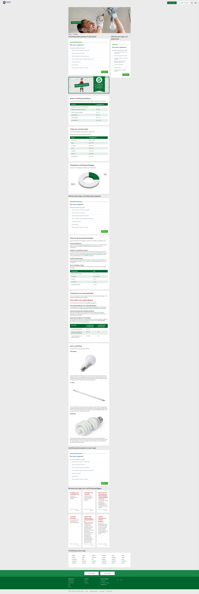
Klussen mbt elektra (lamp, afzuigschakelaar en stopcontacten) (89, 520)
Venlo (123, 559)
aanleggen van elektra (91, 302)
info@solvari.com (104, 584)
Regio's (69, 586)
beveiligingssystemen (79, 297)
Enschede (104, 555)
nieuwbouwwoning (87, 254)
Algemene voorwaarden (94, 591)
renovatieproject (99, 254)
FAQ (69, 584)
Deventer (93, 555)
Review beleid (102, 591)
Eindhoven (94, 561)
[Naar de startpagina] (7, 3)
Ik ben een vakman (107, 573)
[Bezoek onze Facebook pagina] (117, 580)
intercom (86, 297)
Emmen (93, 562)
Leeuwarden (104, 562)
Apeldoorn (74, 562)
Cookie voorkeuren (109, 591)
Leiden (113, 555)
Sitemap (87, 591)
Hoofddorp (104, 561)
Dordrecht (94, 557)
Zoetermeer (124, 561)
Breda (83, 557)
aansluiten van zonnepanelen (100, 308)
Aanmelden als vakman (183, 2)
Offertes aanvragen (76, 22)
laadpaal (90, 308)
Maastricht (114, 557)
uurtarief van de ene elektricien (84, 244)
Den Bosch (84, 561)
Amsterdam (74, 561)
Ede (92, 559)
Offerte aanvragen (171, 2)
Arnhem (83, 555)
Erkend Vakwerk (71, 582)
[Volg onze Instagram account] (121, 580)
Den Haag (84, 562)
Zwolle (123, 562)
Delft (83, 559)
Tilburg (123, 555)
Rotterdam (114, 561)
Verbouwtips (86, 582)
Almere (73, 557)
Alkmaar (73, 555)
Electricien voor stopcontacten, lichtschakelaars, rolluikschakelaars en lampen (103, 496)
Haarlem (103, 559)
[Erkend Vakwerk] (88, 84)
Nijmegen (113, 559)
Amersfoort (74, 559)
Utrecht (123, 557)
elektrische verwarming (84, 308)
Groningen (104, 557)
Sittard (113, 562)
